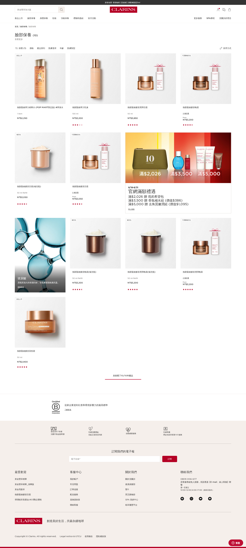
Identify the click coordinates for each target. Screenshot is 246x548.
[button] (19, 39)
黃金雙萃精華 (21, 479)
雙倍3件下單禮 (56, 432)
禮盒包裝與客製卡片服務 (172, 435)
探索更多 (21, 287)
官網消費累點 (93, 432)
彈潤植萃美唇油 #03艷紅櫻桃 (28, 500)
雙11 (127, 489)
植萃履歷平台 (131, 505)
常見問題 (74, 484)
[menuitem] (218, 9)
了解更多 (67, 410)
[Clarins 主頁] (123, 9)
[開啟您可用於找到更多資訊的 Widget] (235, 543)
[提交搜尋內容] (61, 10)
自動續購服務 (131, 433)
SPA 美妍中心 (131, 500)
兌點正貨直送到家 (95, 435)
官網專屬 (166, 432)
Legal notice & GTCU (70, 536)
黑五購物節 (130, 494)
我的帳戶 (74, 479)
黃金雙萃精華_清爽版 (24, 484)
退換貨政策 (75, 500)
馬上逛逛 (131, 209)
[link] (178, 172)
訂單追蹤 (74, 489)
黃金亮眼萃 (20, 489)
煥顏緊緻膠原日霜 (23, 494)
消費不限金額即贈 (57, 434)
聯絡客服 (74, 505)
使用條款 (89, 536)
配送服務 (74, 494)
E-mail (213, 482)
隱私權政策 (101, 536)
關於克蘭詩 (130, 479)
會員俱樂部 (130, 484)
